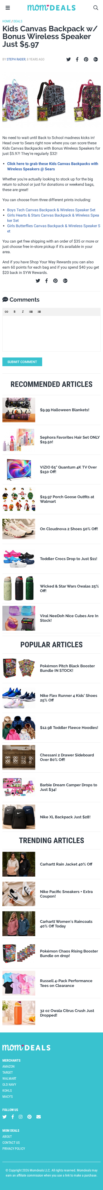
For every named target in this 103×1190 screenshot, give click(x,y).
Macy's (7, 1096)
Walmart (9, 1078)
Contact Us (11, 1142)
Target (7, 1072)
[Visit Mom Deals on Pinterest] (29, 1116)
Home (6, 21)
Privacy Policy (13, 1148)
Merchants (11, 1060)
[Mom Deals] (51, 7)
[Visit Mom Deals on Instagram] (21, 1116)
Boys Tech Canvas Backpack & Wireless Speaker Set (51, 210)
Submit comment (22, 362)
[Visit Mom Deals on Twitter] (4, 1116)
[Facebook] (77, 59)
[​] (51, 334)
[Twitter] (69, 59)
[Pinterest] (86, 59)
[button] (6, 312)
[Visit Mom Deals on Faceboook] (12, 1116)
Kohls (7, 1090)
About (7, 1136)
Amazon (8, 1066)
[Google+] (96, 59)
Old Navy (9, 1084)
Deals (17, 21)
